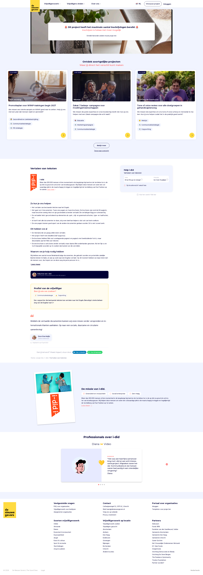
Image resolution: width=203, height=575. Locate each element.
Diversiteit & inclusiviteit (62, 532)
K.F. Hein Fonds (157, 546)
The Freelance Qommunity (161, 557)
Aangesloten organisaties (63, 512)
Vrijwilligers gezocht (110, 526)
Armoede (57, 526)
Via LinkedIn (80, 352)
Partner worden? (158, 563)
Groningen (106, 540)
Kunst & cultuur (59, 540)
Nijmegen (106, 543)
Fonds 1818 (156, 526)
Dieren (56, 529)
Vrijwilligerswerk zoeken (111, 524)
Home (33, 358)
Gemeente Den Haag (159, 535)
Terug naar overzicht (101, 151)
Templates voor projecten (161, 509)
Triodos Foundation (159, 560)
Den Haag (106, 535)
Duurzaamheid (59, 535)
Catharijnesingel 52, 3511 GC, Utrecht (116, 506)
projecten (40, 358)
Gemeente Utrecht (159, 538)
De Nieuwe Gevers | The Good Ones (25, 570)
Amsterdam (107, 529)
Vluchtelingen (58, 546)
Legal (43, 570)
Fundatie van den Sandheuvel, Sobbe (165, 529)
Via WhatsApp (96, 352)
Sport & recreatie (60, 543)
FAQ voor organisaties (61, 506)
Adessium (155, 524)
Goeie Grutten (157, 540)
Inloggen (167, 4)
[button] (167, 465)
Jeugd (56, 538)
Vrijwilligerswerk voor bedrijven (65, 509)
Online (56, 524)
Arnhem (105, 532)
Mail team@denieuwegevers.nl (114, 509)
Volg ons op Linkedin (110, 512)
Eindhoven (106, 538)
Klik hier (153, 195)
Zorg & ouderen (59, 549)
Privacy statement (109, 515)
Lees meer (85, 406)
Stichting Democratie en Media (163, 551)
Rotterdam (107, 546)
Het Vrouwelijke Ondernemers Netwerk (166, 543)
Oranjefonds (156, 549)
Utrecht (105, 549)
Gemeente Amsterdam (160, 532)
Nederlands (195, 570)
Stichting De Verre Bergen (161, 554)
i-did (46, 358)
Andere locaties (108, 551)
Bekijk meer (101, 145)
